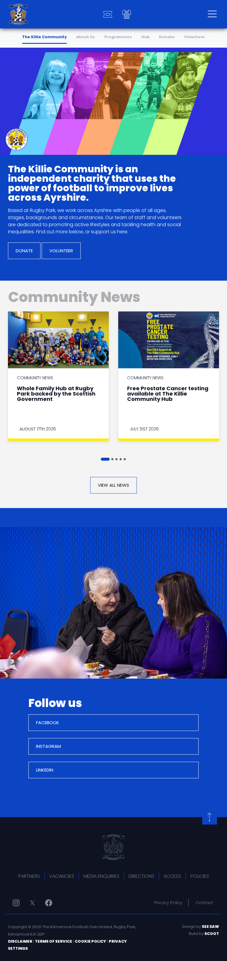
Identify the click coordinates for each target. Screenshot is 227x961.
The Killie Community (44, 36)
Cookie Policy (90, 941)
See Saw (210, 926)
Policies (199, 876)
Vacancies (61, 876)
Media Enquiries (101, 876)
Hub (145, 36)
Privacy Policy (168, 903)
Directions (141, 876)
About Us (85, 36)
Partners (29, 876)
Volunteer (194, 36)
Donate (167, 36)
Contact (204, 903)
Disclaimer (20, 941)
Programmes (118, 36)
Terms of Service (53, 941)
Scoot (212, 933)
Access (172, 876)
